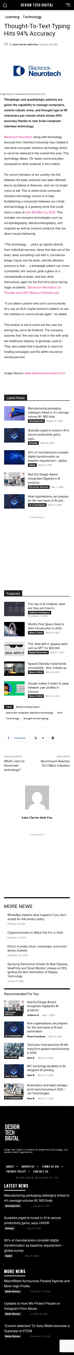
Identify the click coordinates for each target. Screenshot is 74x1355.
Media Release (12, 1291)
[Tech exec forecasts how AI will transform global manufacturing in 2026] (14, 1050)
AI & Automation (37, 504)
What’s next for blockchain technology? (14, 765)
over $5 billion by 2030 (40, 212)
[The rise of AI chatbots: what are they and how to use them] (14, 609)
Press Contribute (36, 1036)
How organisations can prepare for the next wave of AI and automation (47, 1027)
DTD (25, 1291)
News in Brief (36, 632)
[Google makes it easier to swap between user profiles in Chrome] (14, 688)
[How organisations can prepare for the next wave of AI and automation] (14, 501)
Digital (32, 465)
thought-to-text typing (36, 718)
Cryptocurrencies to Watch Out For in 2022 (35, 932)
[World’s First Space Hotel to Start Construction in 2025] (14, 629)
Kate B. (31, 1057)
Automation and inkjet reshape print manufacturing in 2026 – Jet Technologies (47, 1089)
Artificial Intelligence (39, 612)
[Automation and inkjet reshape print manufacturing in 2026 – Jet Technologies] (14, 1090)
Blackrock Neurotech (18, 137)
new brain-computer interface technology (29, 712)
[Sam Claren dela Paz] (6, 44)
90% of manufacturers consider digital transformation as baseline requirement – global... (48, 456)
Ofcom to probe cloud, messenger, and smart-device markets (37, 948)
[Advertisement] (37, 545)
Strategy (33, 443)
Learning (12, 17)
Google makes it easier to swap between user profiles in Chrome (48, 687)
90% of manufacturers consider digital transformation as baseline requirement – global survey (34, 1245)
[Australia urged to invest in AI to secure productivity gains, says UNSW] (14, 435)
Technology (32, 17)
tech (59, 712)
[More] (53, 738)
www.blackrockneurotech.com (45, 373)
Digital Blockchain (38, 652)
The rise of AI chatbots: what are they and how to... (46, 606)
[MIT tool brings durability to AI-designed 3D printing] (14, 1071)
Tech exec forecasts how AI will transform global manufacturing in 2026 (48, 1048)
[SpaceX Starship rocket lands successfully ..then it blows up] (14, 668)
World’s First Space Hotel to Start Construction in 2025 (46, 626)
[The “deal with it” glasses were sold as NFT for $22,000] (14, 649)
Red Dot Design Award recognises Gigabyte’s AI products (44, 478)
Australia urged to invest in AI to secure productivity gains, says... (48, 434)
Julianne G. (33, 1015)
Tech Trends (11, 1057)
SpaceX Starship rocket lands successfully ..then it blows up (47, 665)
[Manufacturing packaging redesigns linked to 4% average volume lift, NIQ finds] (14, 413)
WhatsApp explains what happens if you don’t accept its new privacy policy (36, 917)
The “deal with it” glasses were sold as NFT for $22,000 (48, 646)
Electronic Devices (38, 487)
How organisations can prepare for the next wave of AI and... (48, 498)
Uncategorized (36, 421)
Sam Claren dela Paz (25, 44)
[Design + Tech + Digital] (37, 1132)
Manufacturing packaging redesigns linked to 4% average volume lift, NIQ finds (48, 412)
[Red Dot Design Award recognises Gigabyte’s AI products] (14, 479)
